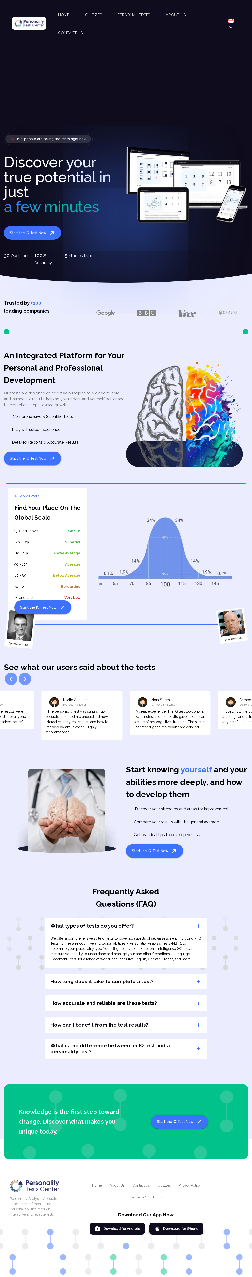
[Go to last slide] (11, 679)
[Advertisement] (126, 94)
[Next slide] (25, 679)
